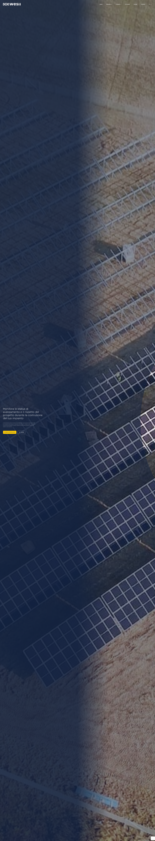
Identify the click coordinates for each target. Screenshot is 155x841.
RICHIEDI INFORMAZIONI (9, 432)
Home (101, 4)
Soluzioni (108, 4)
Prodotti (118, 4)
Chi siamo (127, 4)
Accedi (135, 4)
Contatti (143, 4)
